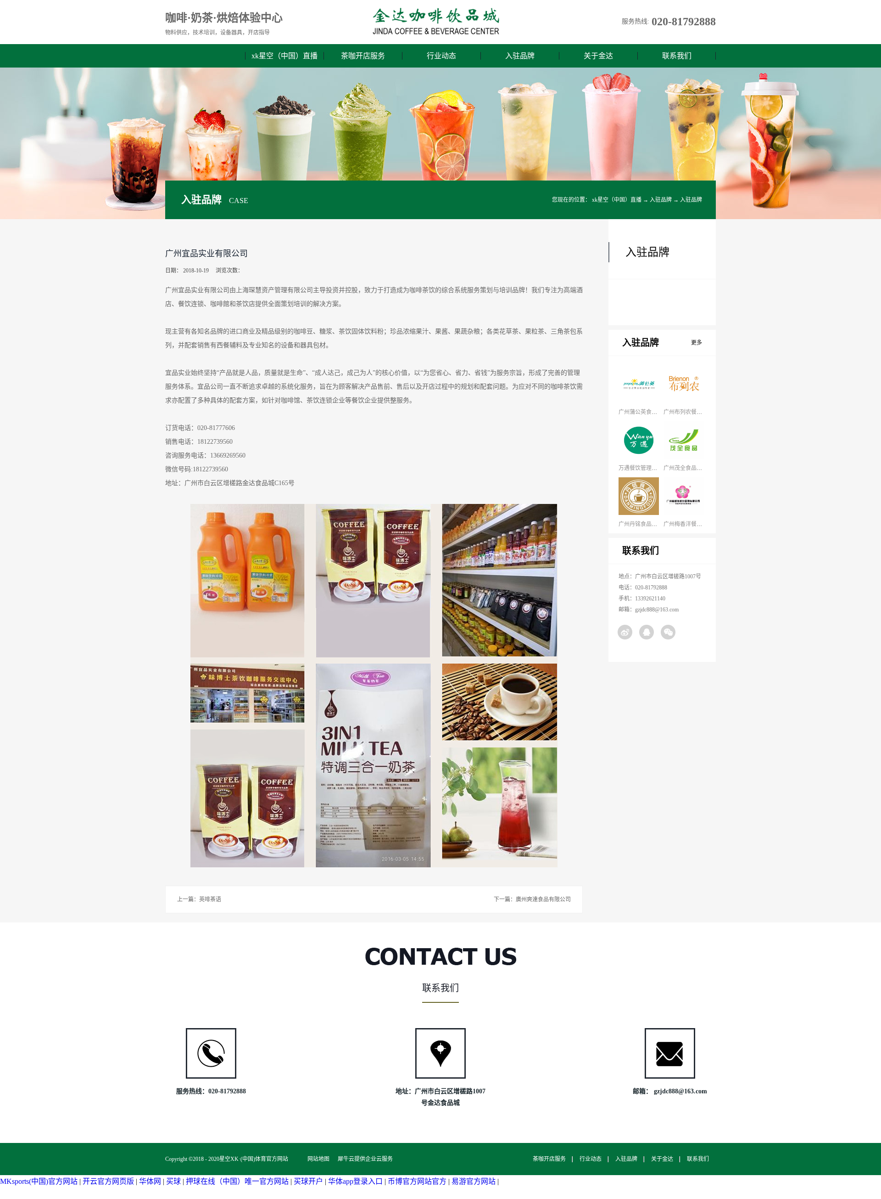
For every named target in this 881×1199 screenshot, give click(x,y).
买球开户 (308, 1181)
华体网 (150, 1181)
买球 (173, 1181)
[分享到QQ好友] (646, 632)
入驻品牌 (661, 200)
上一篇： (199, 899)
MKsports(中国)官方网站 (39, 1181)
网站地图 (317, 1159)
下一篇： (532, 899)
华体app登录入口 (355, 1181)
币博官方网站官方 (417, 1181)
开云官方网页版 (108, 1181)
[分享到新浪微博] (625, 632)
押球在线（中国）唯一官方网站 (237, 1181)
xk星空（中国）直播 (284, 56)
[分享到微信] (668, 632)
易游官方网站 (474, 1181)
